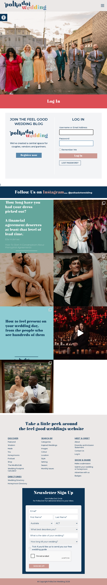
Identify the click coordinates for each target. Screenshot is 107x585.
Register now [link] (28, 155)
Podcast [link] (11, 459)
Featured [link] (12, 442)
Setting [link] (44, 462)
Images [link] (44, 449)
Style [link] (43, 459)
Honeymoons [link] (13, 455)
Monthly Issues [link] (47, 469)
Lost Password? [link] (70, 163)
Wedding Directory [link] (16, 480)
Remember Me (69, 149)
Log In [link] (77, 454)
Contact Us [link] (79, 451)
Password (64, 138)
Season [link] (44, 465)
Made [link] (10, 449)
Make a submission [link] (83, 463)
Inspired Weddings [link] (49, 445)
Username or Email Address (73, 127)
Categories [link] (46, 442)
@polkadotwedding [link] (80, 192)
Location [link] (45, 455)
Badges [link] (78, 476)
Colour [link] (44, 452)
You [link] (9, 452)
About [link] (77, 442)
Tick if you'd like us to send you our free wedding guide (52, 548)
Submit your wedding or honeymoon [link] (84, 468)
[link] (3, 17)
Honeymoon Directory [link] (17, 483)
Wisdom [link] (11, 445)
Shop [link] (10, 462)
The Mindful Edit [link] (15, 465)
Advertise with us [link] (82, 472)
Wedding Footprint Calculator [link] (16, 470)
